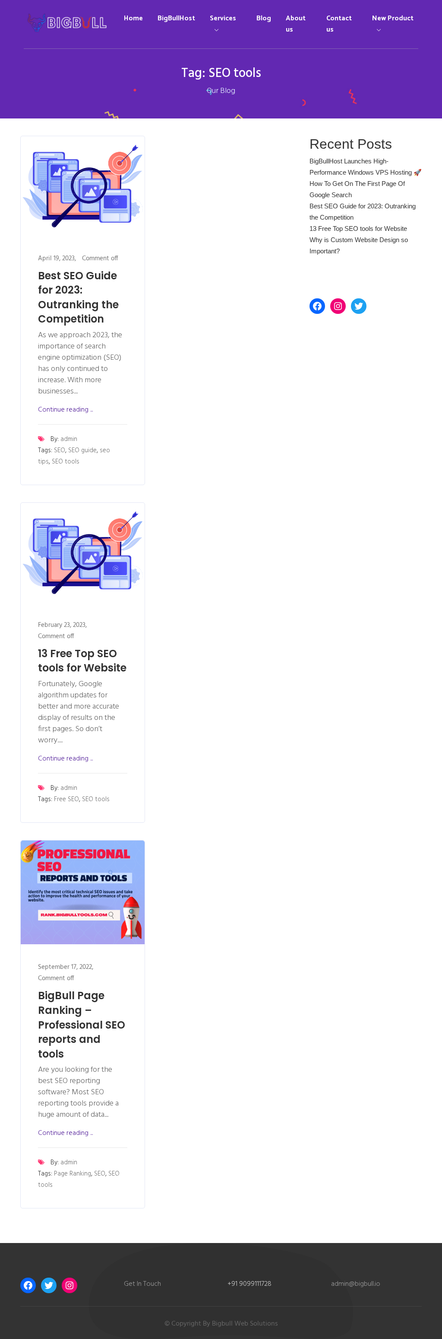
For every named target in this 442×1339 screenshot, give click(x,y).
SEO (59, 450)
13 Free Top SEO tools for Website (82, 660)
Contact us (339, 24)
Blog (263, 18)
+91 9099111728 (249, 1284)
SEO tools (65, 462)
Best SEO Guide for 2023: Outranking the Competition (78, 297)
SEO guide (82, 450)
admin (68, 439)
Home (133, 18)
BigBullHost (176, 18)
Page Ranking (72, 1174)
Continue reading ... (65, 409)
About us (296, 24)
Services (223, 18)
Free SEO (66, 799)
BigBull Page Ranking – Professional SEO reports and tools (81, 1024)
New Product (393, 18)
